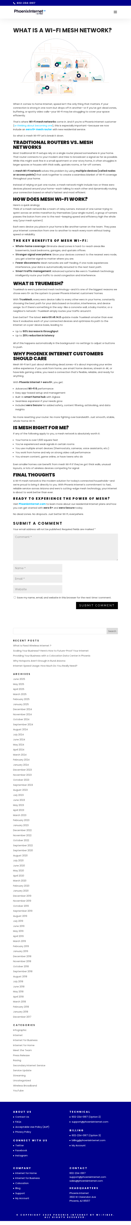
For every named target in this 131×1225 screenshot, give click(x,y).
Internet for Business (25, 1040)
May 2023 (18, 805)
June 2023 (19, 800)
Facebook (21, 1150)
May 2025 (18, 684)
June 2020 (19, 865)
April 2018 (18, 996)
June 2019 (18, 926)
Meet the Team (22, 1050)
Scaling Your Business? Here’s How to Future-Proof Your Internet (51, 650)
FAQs (18, 1121)
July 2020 (18, 860)
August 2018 (20, 976)
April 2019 (18, 936)
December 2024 (22, 709)
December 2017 (22, 1016)
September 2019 (22, 911)
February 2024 (21, 759)
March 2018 (19, 1001)
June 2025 (19, 679)
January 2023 (21, 825)
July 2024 (18, 734)
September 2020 (23, 850)
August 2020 (20, 855)
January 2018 (20, 1011)
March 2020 (19, 880)
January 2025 (21, 704)
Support (20, 1193)
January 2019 (20, 951)
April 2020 (18, 875)
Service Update (22, 1070)
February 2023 (21, 820)
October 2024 (21, 719)
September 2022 (23, 845)
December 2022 (22, 830)
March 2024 (20, 754)
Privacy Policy (23, 1131)
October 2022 (21, 840)
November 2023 (22, 775)
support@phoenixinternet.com (90, 1121)
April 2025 (18, 689)
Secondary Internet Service (29, 1065)
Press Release (21, 1055)
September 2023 (23, 785)
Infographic (20, 1030)
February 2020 (21, 885)
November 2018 (22, 961)
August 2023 (20, 790)
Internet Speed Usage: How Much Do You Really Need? (45, 665)
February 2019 (21, 946)
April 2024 (18, 749)
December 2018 (22, 956)
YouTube (18, 1090)
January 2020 (21, 890)
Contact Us (22, 1116)
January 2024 (21, 764)
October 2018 (21, 966)
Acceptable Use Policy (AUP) (32, 1127)
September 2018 (22, 971)
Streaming (19, 1075)
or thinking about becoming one (33, 125)
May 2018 (18, 991)
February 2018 (21, 1006)
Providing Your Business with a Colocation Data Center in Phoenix (51, 655)
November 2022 (22, 835)
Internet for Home (24, 1045)
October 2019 (21, 906)
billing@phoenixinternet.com (88, 1140)
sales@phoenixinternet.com (86, 1180)
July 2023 (18, 795)
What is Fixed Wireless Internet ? (32, 645)
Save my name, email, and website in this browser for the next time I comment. (64, 597)
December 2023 (22, 769)
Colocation (22, 1183)
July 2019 (18, 921)
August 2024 (20, 729)
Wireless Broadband (25, 1085)
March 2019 (19, 941)
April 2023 (18, 810)
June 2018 (18, 986)
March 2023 (19, 815)
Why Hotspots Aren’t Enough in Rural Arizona (39, 660)
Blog (17, 1188)
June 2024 (19, 739)
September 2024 (23, 724)
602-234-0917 (80, 1116)
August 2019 (20, 916)
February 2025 (21, 699)
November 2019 (22, 900)
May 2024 (18, 744)
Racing (17, 1060)
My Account (79, 1145)
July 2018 (18, 981)
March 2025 (20, 694)
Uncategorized (22, 1080)
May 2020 (18, 870)
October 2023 (21, 779)
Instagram (21, 1155)
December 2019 (22, 895)
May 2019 (18, 931)
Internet (18, 1035)
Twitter (19, 1145)
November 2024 (22, 714)
